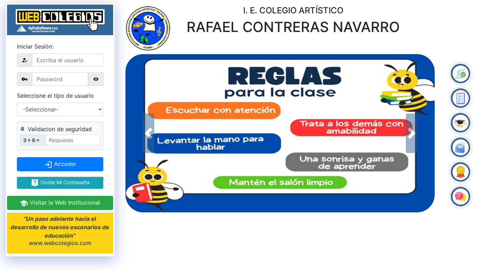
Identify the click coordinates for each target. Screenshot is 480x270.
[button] (148, 133)
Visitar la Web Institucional (64, 202)
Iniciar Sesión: (35, 46)
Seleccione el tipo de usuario (55, 95)
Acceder (64, 163)
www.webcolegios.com (60, 242)
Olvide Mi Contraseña (64, 182)
